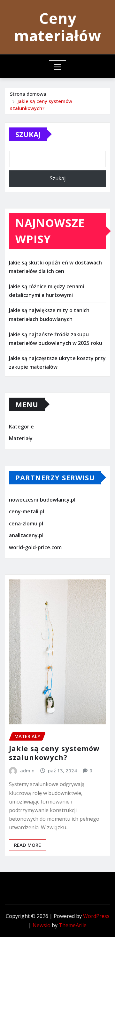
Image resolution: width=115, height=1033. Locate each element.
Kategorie (21, 426)
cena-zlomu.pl (26, 523)
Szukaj (28, 134)
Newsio (41, 925)
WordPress (96, 916)
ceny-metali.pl (26, 511)
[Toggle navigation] (57, 66)
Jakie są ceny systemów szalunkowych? (54, 752)
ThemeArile (73, 925)
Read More (27, 845)
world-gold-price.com (35, 547)
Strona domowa (28, 94)
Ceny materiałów (57, 26)
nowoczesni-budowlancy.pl (42, 499)
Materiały (21, 438)
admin (27, 770)
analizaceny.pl (26, 535)
